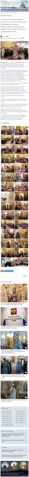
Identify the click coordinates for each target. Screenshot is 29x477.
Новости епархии (13, 12)
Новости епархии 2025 (6, 411)
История (23, 470)
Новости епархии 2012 (20, 422)
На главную (3, 12)
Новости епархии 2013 (6, 422)
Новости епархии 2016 (20, 418)
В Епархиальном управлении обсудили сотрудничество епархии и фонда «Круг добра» (13, 451)
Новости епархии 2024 (20, 411)
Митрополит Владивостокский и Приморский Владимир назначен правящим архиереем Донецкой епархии (12, 304)
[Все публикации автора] (22, 38)
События (7, 12)
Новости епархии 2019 (6, 416)
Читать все (25, 275)
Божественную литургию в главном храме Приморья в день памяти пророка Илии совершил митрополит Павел (14, 456)
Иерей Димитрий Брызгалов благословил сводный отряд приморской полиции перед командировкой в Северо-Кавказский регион (13, 435)
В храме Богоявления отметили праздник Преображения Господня (13, 441)
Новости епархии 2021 (6, 414)
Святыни (5, 470)
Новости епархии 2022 (20, 412)
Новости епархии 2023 (6, 412)
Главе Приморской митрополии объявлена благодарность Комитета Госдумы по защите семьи (13, 327)
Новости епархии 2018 (20, 416)
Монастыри (14, 470)
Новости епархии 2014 (20, 420)
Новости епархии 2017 (6, 418)
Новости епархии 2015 (6, 420)
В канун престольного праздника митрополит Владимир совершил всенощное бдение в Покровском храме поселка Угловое (13, 376)
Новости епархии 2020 (20, 414)
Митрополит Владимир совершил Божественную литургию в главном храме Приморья (13, 400)
